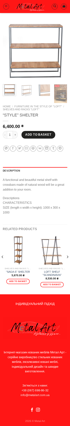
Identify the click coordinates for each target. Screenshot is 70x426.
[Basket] (64, 6)
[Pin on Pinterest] (33, 148)
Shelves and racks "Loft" (21, 109)
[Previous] (8, 51)
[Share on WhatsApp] (6, 148)
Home (7, 106)
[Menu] (6, 6)
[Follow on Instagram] (38, 410)
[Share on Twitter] (20, 148)
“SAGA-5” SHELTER (18, 271)
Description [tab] (11, 170)
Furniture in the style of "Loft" (38, 106)
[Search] (55, 6)
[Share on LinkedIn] (46, 148)
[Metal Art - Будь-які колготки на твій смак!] (30, 6)
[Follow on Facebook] (32, 410)
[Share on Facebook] (13, 148)
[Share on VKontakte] (40, 148)
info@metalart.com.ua (35, 395)
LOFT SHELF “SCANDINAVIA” (52, 273)
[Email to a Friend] (26, 148)
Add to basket (38, 134)
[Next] (61, 51)
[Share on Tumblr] (53, 148)
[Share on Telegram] (60, 148)
